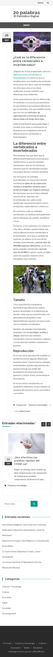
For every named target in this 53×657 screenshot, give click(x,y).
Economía (6, 597)
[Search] (34, 504)
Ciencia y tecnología (37, 405)
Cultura (5, 592)
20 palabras (26, 12)
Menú (40, 2)
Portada (7, 643)
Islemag (12, 651)
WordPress (38, 651)
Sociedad (6, 608)
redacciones (24, 411)
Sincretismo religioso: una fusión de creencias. (24, 524)
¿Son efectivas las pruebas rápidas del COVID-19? (27, 460)
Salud (4, 602)
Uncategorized (9, 613)
